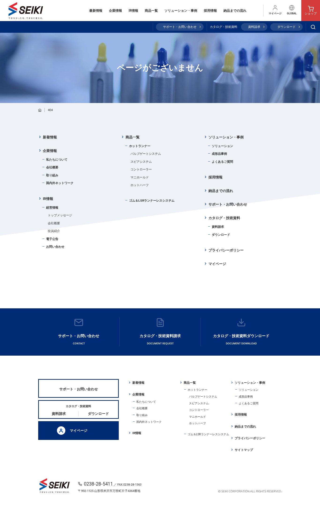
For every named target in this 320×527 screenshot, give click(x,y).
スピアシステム (141, 161)
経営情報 (52, 207)
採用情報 (210, 10)
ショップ (311, 13)
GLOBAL (292, 13)
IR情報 (133, 10)
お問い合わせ (55, 246)
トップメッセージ (60, 215)
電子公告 (52, 239)
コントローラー (141, 169)
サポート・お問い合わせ (180, 27)
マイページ (275, 13)
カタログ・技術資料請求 (160, 339)
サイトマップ (244, 450)
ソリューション (222, 146)
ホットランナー (139, 146)
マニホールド (139, 177)
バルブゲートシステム (145, 153)
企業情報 (115, 10)
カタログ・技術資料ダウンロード (241, 339)
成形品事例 (219, 153)
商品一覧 (151, 10)
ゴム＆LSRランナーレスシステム (152, 200)
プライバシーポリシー (226, 250)
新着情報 (50, 137)
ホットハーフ (139, 185)
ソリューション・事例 (180, 10)
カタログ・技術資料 (224, 218)
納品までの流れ (234, 10)
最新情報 (95, 10)
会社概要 (52, 167)
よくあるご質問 (222, 161)
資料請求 (254, 27)
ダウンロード (286, 27)
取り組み (52, 175)
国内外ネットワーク (60, 183)
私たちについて (56, 159)
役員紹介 (54, 231)
